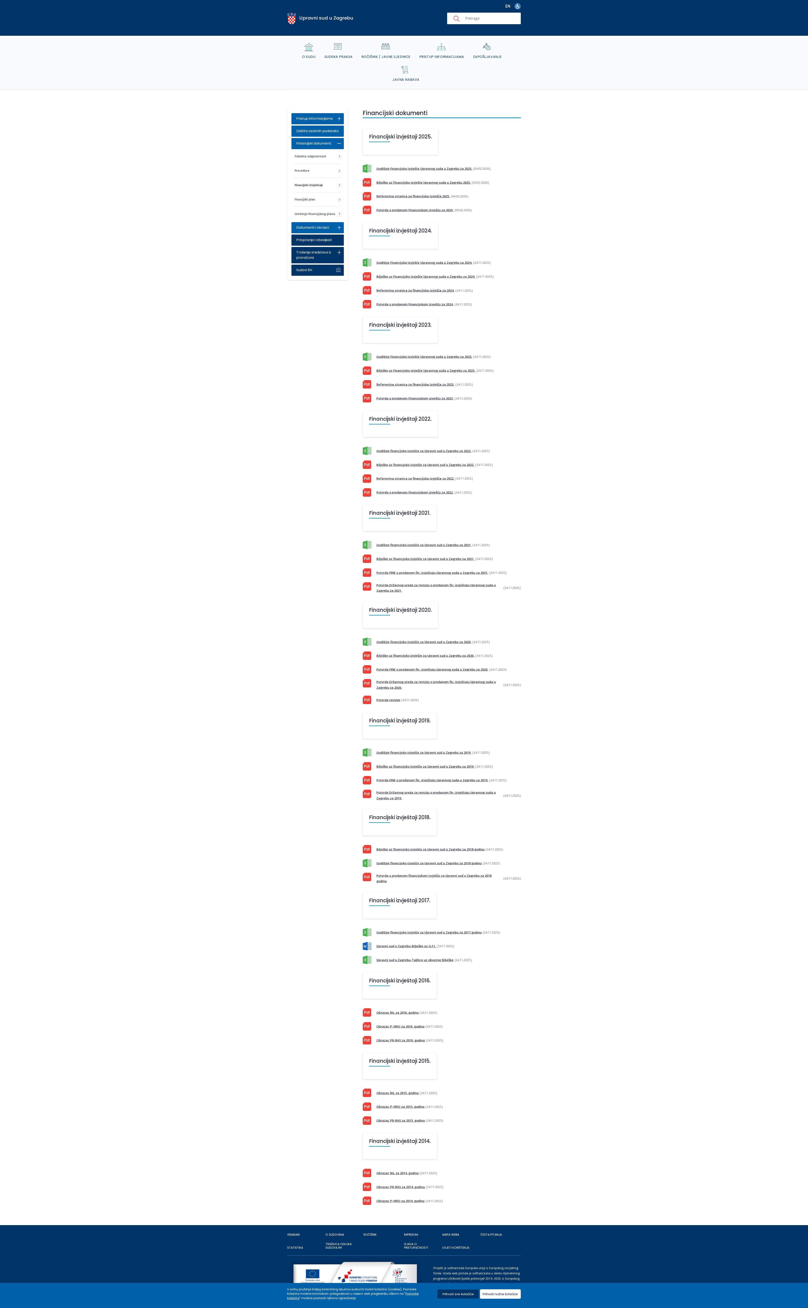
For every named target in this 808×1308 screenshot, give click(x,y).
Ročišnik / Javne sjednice (386, 56)
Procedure (302, 170)
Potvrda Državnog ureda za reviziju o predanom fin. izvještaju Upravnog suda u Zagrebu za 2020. (436, 684)
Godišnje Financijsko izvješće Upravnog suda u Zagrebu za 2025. (424, 168)
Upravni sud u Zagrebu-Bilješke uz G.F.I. (406, 946)
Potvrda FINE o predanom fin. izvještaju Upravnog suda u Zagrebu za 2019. (432, 780)
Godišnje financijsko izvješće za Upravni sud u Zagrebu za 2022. (423, 451)
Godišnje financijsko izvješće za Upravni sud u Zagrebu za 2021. (423, 545)
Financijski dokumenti (313, 143)
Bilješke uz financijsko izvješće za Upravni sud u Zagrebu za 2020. (425, 655)
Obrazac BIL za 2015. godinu (397, 1093)
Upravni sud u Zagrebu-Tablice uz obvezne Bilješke (414, 960)
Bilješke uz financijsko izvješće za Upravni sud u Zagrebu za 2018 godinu (430, 849)
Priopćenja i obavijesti (314, 239)
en (507, 6)
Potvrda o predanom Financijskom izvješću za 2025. (414, 210)
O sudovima (335, 1234)
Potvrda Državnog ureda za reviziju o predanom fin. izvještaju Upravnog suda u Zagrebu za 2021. (436, 588)
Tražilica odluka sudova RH (339, 1246)
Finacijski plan (305, 199)
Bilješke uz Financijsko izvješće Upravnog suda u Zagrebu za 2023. (425, 370)
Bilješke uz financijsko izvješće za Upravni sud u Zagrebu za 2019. (425, 766)
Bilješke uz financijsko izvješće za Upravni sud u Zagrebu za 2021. (425, 559)
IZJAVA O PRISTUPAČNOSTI (416, 1246)
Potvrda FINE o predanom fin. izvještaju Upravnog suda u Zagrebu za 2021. (432, 572)
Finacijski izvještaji (309, 185)
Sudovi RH (304, 270)
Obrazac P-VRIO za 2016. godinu (400, 1026)
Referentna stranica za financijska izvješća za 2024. (415, 290)
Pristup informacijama (441, 56)
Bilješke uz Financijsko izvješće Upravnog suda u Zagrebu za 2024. (425, 276)
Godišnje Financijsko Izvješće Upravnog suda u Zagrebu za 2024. (424, 262)
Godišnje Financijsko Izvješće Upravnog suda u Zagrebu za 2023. (424, 356)
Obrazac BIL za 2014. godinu (397, 1173)
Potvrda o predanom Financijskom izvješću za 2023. (414, 398)
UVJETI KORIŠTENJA (455, 1248)
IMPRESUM (411, 1234)
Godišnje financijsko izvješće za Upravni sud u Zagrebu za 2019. (423, 752)
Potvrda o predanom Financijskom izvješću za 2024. (414, 304)
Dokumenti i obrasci (312, 227)
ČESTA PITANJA (491, 1234)
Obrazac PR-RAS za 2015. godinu (400, 1120)
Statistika (295, 1248)
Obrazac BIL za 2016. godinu (397, 1012)
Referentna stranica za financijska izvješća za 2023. (415, 384)
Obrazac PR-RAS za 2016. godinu (400, 1040)
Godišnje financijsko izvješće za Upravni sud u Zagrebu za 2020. (423, 642)
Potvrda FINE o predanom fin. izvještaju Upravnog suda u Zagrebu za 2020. (432, 669)
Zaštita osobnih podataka (317, 131)
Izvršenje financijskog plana (315, 214)
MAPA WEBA (450, 1234)
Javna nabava (406, 79)
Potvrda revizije (388, 700)
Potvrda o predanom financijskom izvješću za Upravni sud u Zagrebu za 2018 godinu (434, 878)
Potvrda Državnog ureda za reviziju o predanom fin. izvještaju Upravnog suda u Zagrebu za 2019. (436, 795)
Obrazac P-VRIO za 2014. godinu (400, 1201)
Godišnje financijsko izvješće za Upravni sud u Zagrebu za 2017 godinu (429, 932)
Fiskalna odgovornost (310, 156)
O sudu (308, 56)
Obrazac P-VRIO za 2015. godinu (400, 1106)
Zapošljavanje (487, 56)
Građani (293, 1234)
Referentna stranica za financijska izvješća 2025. (413, 196)
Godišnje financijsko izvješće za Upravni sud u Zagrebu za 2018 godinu (429, 863)
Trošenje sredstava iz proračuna (313, 255)
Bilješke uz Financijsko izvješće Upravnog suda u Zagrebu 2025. (423, 182)
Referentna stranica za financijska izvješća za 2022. (415, 478)
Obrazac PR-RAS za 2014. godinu (400, 1187)
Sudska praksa (338, 56)
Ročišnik (370, 1234)
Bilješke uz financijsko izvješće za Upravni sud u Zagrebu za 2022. (425, 465)
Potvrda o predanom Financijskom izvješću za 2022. (414, 492)
